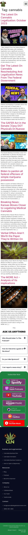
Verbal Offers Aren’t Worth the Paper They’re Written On (12, 236)
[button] (14, 339)
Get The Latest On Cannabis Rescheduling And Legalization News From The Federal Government (11, 73)
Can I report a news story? (11, 367)
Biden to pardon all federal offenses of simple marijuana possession (12, 176)
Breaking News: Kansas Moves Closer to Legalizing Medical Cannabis (13, 206)
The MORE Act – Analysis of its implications (10, 280)
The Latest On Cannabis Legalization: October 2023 (13, 19)
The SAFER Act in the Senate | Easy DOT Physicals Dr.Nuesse (13, 125)
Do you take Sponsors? (10, 359)
